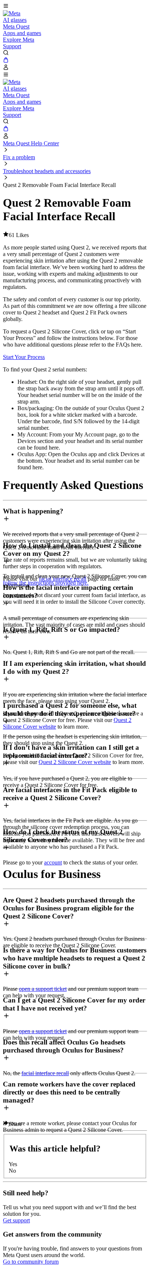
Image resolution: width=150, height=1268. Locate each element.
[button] (75, 6)
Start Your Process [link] (24, 357)
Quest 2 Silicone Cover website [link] (75, 762)
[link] (11, 13)
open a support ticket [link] (43, 989)
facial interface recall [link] (45, 1073)
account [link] (53, 862)
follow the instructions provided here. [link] (45, 583)
